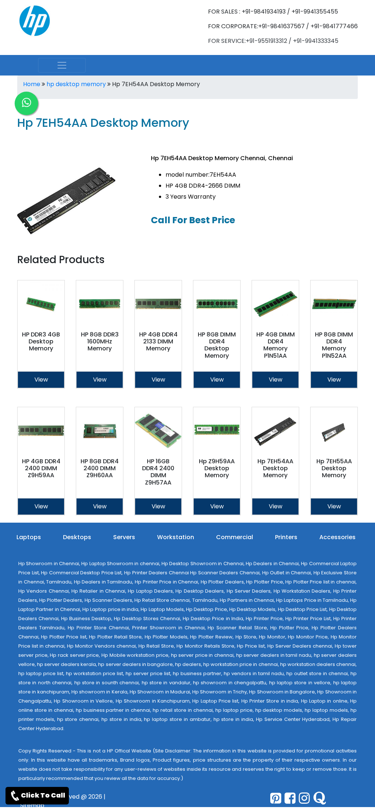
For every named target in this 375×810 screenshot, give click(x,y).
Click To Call (43, 795)
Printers (286, 537)
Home (31, 84)
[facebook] (290, 798)
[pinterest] (275, 798)
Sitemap (32, 805)
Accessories (337, 537)
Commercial (234, 537)
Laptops (28, 537)
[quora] (319, 798)
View (41, 379)
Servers (124, 537)
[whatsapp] (26, 103)
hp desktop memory (76, 84)
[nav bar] (62, 65)
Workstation (175, 537)
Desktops (77, 537)
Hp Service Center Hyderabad (293, 719)
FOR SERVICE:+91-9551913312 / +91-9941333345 (273, 41)
